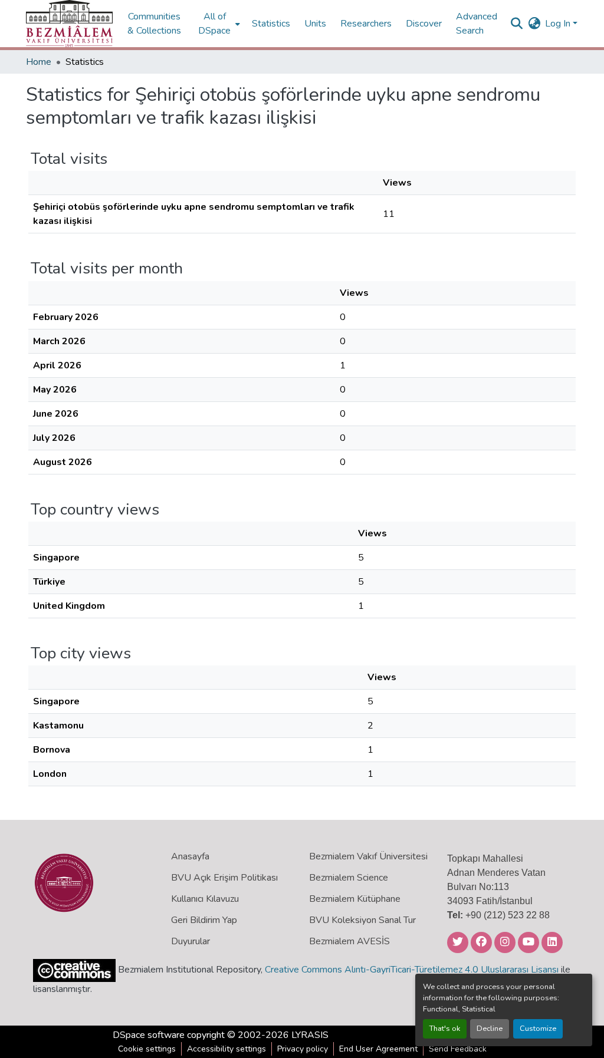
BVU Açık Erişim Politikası (224, 877)
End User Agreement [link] (378, 1048)
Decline (490, 1028)
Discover (424, 23)
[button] (69, 23)
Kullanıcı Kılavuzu (205, 899)
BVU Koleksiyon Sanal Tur (362, 920)
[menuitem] (218, 23)
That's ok (444, 1028)
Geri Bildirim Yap (204, 920)
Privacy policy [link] (302, 1048)
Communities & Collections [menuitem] (154, 23)
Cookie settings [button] (147, 1048)
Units (315, 23)
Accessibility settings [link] (226, 1048)
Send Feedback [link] (458, 1048)
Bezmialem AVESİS (349, 941)
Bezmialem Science (348, 877)
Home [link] (38, 61)
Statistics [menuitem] (271, 23)
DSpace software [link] (149, 1035)
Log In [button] (559, 23)
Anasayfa (190, 856)
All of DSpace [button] (214, 23)
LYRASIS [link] (310, 1035)
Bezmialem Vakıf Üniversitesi (368, 856)
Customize (538, 1028)
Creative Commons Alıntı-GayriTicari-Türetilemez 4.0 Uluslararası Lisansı (412, 969)
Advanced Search (476, 23)
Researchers (366, 23)
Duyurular (190, 941)
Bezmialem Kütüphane (355, 899)
